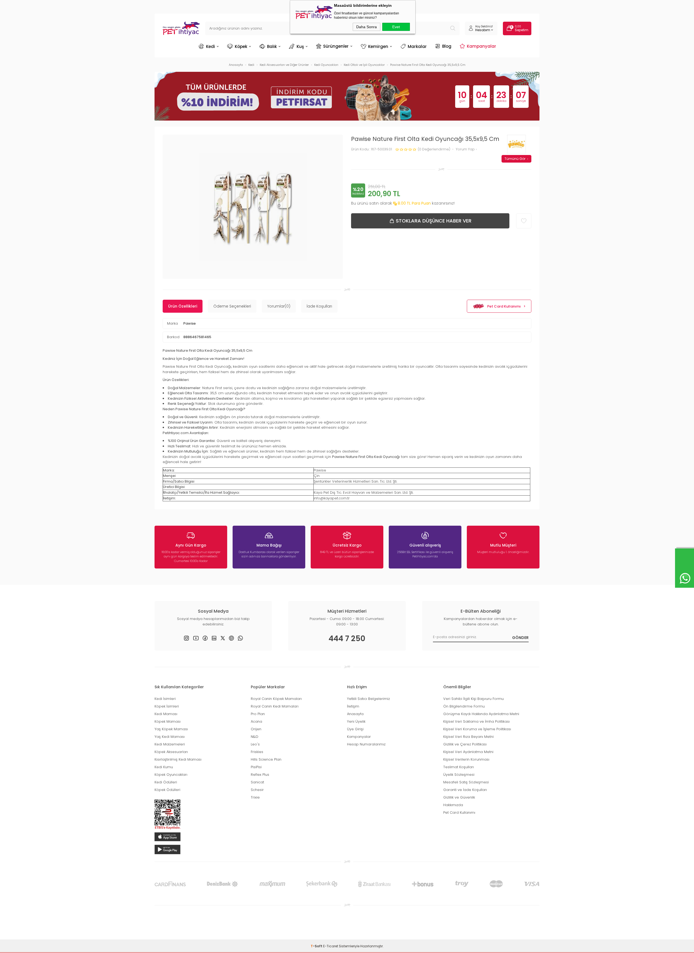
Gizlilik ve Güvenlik (459, 797)
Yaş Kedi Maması (170, 736)
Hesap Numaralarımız (366, 744)
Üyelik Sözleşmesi (458, 774)
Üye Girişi (355, 729)
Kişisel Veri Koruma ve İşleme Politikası (477, 729)
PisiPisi (256, 767)
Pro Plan (258, 713)
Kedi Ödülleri (166, 782)
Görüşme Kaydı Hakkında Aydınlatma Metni (481, 713)
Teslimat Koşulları (458, 767)
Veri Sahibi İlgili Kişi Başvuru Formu (473, 698)
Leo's (255, 744)
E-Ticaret (330, 946)
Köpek (241, 46)
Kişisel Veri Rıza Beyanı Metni (468, 736)
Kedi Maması (166, 713)
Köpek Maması (168, 721)
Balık (272, 46)
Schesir (257, 789)
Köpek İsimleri (167, 706)
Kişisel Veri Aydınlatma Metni (468, 751)
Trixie (255, 797)
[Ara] (453, 28)
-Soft (317, 946)
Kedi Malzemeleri (170, 744)
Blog (446, 46)
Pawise (189, 323)
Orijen (256, 729)
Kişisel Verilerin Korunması (466, 759)
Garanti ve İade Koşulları (465, 789)
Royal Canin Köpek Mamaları (276, 698)
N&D (254, 736)
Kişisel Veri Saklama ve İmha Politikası (476, 721)
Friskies (257, 751)
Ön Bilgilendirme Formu (464, 706)
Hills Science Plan (266, 759)
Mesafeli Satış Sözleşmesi (466, 782)
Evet (396, 27)
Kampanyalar (481, 46)
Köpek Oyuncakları (171, 774)
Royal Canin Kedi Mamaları (274, 706)
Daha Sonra (366, 27)
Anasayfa (355, 713)
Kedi (210, 46)
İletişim (353, 706)
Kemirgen (378, 46)
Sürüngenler (336, 46)
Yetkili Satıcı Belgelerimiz (368, 698)
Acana (256, 721)
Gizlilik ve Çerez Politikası (465, 744)
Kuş (300, 46)
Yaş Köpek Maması (171, 729)
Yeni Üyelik (356, 721)
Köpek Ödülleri (167, 789)
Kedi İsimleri (165, 698)
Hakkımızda (453, 804)
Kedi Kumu (164, 767)
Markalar (417, 46)
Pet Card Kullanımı (504, 306)
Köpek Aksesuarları (171, 751)
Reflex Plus (260, 774)
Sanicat (257, 782)
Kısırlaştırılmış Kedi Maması (178, 759)
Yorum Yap (465, 149)
